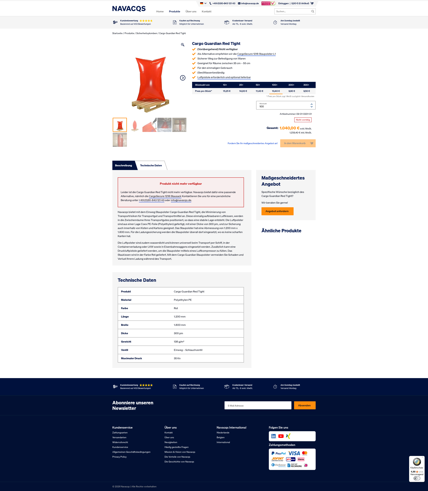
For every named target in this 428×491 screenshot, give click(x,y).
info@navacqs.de (250, 3)
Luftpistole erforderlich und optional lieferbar (224, 77)
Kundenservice (120, 447)
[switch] (417, 478)
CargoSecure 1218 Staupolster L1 (256, 54)
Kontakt (206, 11)
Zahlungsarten (120, 432)
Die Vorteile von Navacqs (177, 457)
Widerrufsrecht (120, 442)
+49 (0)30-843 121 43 (223, 3)
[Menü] (423, 458)
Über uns (191, 11)
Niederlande (223, 432)
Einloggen (283, 3)
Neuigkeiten (171, 442)
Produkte (174, 11)
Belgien (221, 437)
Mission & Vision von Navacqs (180, 452)
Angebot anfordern (277, 211)
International (223, 442)
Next (183, 78)
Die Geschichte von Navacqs (179, 461)
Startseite (117, 33)
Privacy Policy (119, 457)
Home (160, 11)
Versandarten (119, 437)
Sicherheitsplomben (146, 33)
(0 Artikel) (300, 3)
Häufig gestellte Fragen (177, 447)
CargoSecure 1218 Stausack (165, 196)
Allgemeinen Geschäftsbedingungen (131, 452)
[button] (182, 44)
